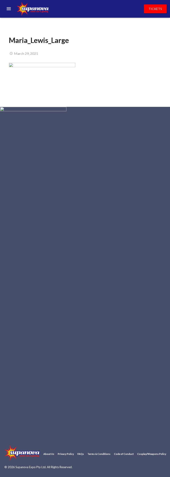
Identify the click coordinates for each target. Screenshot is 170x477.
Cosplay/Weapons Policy (151, 453)
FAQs (80, 453)
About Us (48, 453)
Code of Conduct (124, 453)
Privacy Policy (66, 453)
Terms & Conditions (98, 453)
